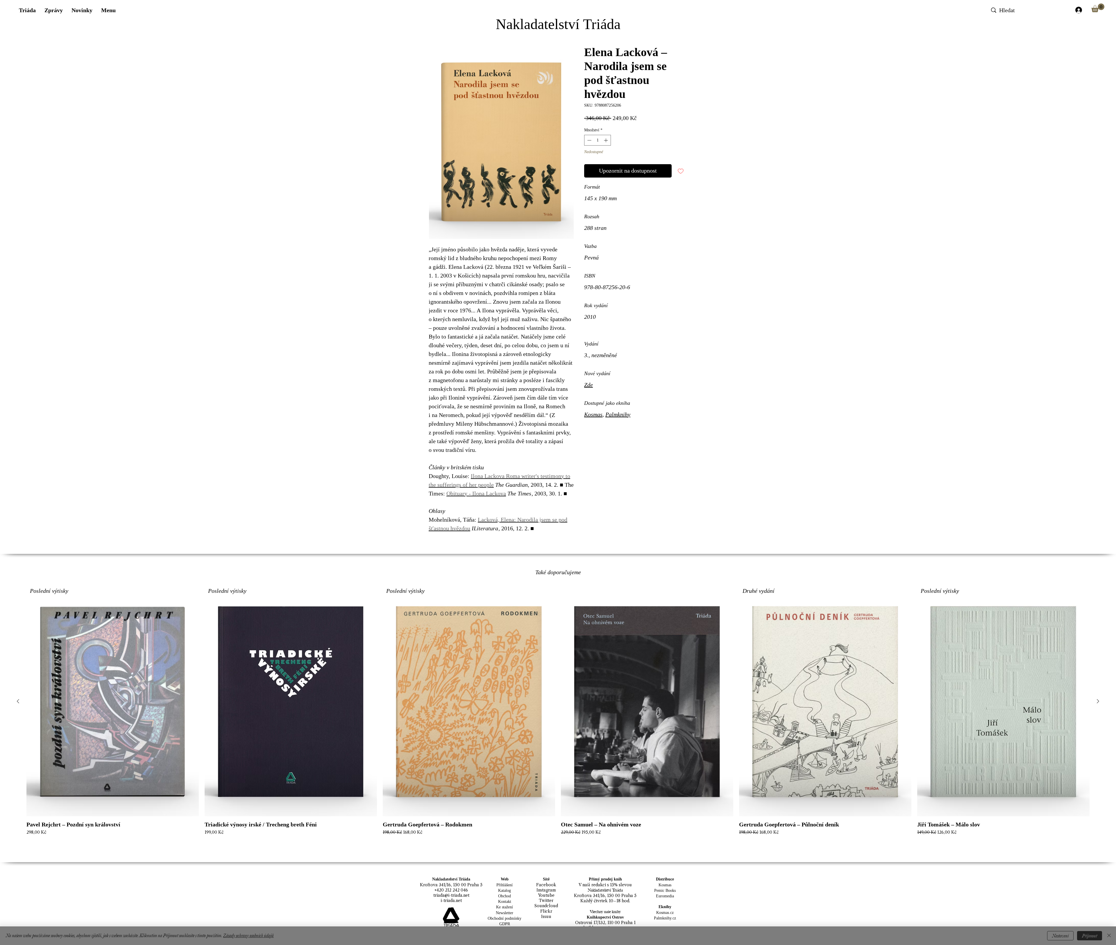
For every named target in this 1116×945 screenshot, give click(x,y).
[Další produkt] (1097, 701)
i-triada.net (451, 900)
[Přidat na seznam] (680, 171)
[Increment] (606, 140)
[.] (1078, 10)
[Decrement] (588, 140)
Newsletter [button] (504, 913)
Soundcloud (546, 905)
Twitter (546, 900)
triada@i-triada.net (451, 895)
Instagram (546, 890)
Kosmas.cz (665, 912)
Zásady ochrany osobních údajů (248, 935)
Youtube (546, 895)
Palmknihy (617, 414)
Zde (588, 385)
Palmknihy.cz (665, 918)
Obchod (504, 896)
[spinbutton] (597, 140)
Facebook (546, 884)
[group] (558, 719)
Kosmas (593, 414)
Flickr (546, 911)
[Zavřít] (1109, 935)
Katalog (504, 890)
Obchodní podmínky (504, 918)
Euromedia (665, 896)
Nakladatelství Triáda (558, 24)
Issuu (546, 916)
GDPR (504, 924)
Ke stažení (504, 907)
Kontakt (504, 901)
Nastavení (1060, 936)
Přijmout (1089, 936)
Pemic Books (665, 890)
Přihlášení (504, 885)
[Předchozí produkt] (18, 701)
